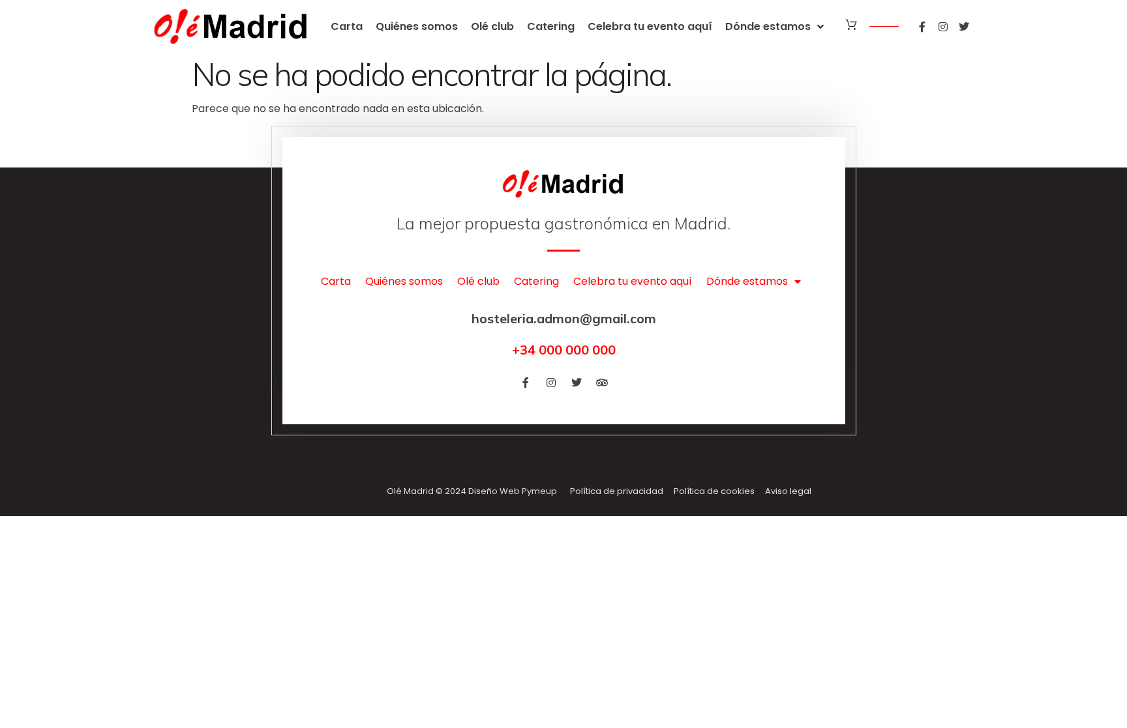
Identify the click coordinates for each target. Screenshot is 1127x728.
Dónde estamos (768, 26)
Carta (347, 26)
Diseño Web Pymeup (512, 491)
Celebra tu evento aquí (650, 26)
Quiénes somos (417, 26)
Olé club (492, 26)
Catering (551, 26)
